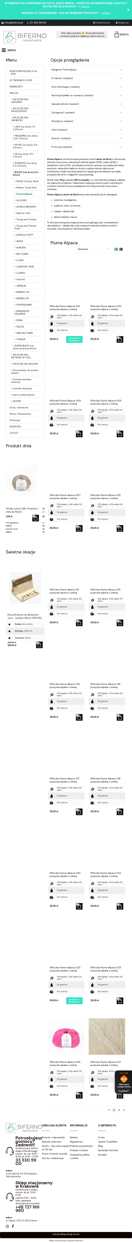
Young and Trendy (26, 219)
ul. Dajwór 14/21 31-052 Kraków (21, 1220)
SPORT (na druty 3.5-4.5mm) (25, 146)
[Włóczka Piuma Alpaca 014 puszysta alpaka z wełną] (66, 658)
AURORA (21, 247)
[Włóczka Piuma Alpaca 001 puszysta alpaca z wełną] (66, 280)
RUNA (19, 320)
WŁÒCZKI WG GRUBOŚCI (19, 119)
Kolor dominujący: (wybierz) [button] (66, 86)
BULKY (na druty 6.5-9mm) (26, 173)
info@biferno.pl (13, 22)
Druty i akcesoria (19, 407)
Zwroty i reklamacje (53, 1158)
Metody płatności (52, 1141)
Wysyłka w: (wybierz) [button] (62, 121)
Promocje (15, 420)
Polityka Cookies (79, 1150)
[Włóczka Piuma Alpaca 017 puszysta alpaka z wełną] (66, 753)
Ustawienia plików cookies (80, 1156)
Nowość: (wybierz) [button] (61, 138)
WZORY (17, 401)
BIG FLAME (22, 253)
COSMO (20, 273)
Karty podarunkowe (24, 394)
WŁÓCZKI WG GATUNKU (19, 101)
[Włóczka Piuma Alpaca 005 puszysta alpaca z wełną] (107, 375)
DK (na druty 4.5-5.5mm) (23, 155)
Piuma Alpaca (24, 193)
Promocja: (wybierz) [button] (62, 146)
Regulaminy (76, 1141)
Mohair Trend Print (26, 187)
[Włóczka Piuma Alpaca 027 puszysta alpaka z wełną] (107, 1036)
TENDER (20, 339)
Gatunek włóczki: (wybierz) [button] (65, 104)
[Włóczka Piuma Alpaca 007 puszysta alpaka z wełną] (66, 469)
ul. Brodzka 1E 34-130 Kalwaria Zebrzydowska (21, 1175)
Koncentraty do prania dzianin (24, 371)
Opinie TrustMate (107, 1141)
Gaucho (20, 279)
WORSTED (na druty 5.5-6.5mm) (25, 164)
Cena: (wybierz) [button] (59, 129)
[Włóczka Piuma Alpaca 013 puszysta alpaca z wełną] (107, 564)
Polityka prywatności (81, 1145)
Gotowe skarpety (22, 388)
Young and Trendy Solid (25, 227)
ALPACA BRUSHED (26, 206)
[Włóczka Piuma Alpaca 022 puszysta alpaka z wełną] (107, 847)
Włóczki (14, 92)
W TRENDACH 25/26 (21, 80)
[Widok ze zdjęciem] (116, 249)
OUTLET (14, 432)
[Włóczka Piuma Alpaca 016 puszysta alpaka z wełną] (107, 658)
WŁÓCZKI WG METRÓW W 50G (21, 356)
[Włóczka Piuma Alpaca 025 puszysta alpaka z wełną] (107, 942)
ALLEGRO (21, 200)
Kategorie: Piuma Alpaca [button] (64, 69)
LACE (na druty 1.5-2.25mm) (24, 128)
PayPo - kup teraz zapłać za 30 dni (56, 1147)
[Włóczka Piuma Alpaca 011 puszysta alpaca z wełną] (66, 564)
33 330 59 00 (38, 22)
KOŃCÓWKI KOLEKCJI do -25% (23, 72)
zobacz (85, 6)
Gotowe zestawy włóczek (21, 381)
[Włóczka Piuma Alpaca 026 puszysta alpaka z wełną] (66, 1036)
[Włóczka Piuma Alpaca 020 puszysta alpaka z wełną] (66, 847)
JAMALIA (21, 285)
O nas (101, 1137)
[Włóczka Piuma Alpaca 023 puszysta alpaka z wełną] (66, 942)
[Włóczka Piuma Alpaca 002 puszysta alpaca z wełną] (107, 280)
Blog (100, 1145)
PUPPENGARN (24, 304)
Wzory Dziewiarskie (20, 413)
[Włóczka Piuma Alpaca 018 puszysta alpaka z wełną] (107, 753)
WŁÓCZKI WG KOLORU (25, 363)
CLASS (20, 260)
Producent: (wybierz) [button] (62, 78)
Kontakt (102, 1154)
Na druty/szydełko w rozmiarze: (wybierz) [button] (73, 95)
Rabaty (74, 1137)
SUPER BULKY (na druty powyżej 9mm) (24, 347)
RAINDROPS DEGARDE (22, 312)
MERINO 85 (22, 298)
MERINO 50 (22, 292)
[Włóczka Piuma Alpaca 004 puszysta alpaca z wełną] (66, 375)
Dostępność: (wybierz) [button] (63, 112)
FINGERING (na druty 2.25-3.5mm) (25, 137)
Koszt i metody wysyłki (54, 1153)
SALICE (20, 326)
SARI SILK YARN (24, 332)
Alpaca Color (23, 213)
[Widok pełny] (121, 249)
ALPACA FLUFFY (24, 234)
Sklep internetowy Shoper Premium (66, 1240)
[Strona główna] (24, 37)
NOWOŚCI (15, 426)
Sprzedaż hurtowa (108, 1150)
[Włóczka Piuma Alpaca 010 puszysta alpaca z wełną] (107, 469)
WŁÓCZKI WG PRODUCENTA (19, 110)
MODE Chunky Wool (27, 181)
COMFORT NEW (25, 266)
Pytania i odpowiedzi (53, 1137)
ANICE (19, 241)
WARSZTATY (16, 86)
